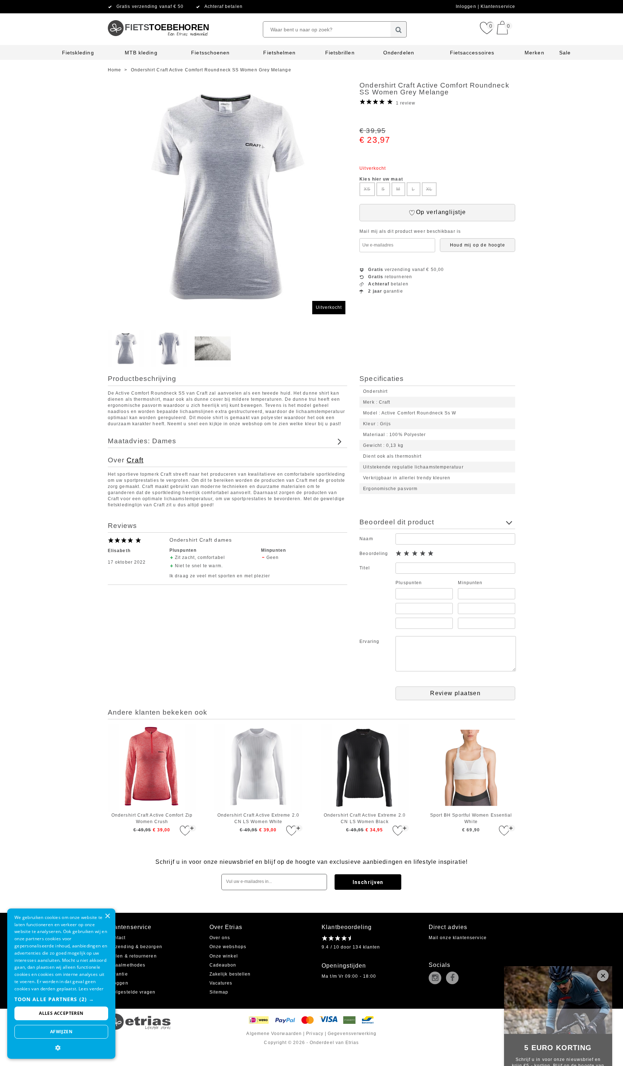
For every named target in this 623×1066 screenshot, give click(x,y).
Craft (135, 460)
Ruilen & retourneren (132, 956)
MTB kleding (141, 52)
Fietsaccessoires (472, 52)
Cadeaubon (223, 965)
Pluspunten (409, 582)
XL (429, 189)
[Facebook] (454, 978)
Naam (366, 538)
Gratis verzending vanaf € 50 (150, 6)
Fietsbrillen (340, 52)
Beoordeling (373, 553)
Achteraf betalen (223, 6)
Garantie (118, 974)
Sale (565, 52)
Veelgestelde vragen (132, 992)
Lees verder (91, 989)
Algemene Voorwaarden (274, 1033)
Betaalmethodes (126, 965)
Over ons (219, 937)
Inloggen (467, 6)
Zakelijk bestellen (230, 974)
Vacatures (221, 983)
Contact (117, 937)
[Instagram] (437, 978)
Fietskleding (78, 52)
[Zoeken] (398, 29)
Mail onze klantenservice (458, 937)
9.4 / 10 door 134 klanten (351, 947)
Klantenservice (498, 6)
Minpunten (470, 582)
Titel (364, 567)
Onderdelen (398, 52)
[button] (61, 999)
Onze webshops (227, 946)
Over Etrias (225, 927)
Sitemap (219, 992)
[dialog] (61, 984)
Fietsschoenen (210, 52)
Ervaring (369, 641)
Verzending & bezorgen (135, 946)
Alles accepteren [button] (61, 1013)
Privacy (314, 1033)
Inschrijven (368, 882)
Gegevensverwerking (352, 1033)
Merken (534, 52)
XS (367, 189)
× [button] (107, 916)
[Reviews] (336, 938)
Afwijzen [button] (61, 1032)
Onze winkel (223, 956)
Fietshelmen (279, 52)
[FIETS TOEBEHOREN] (158, 16)
